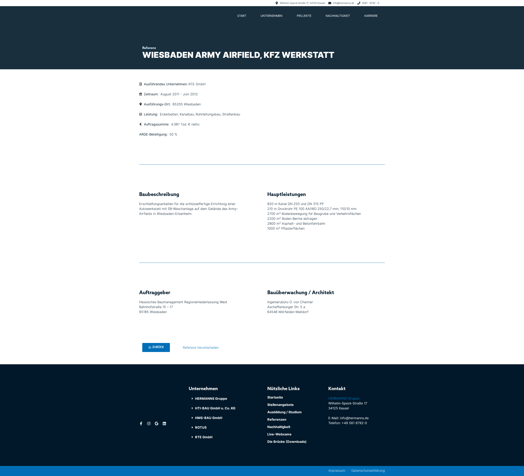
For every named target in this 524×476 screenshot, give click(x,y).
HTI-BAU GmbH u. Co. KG (215, 408)
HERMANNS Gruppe (211, 398)
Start (241, 15)
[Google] (156, 423)
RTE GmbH (203, 437)
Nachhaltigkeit (338, 15)
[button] (223, 398)
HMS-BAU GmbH (208, 418)
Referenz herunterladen (201, 347)
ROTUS (201, 427)
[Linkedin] (164, 423)
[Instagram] (149, 423)
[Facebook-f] (141, 423)
